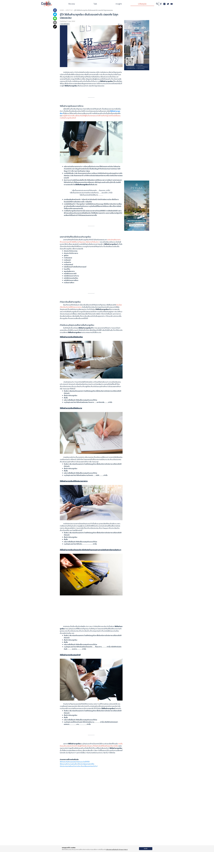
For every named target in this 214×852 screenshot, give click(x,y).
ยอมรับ (145, 848)
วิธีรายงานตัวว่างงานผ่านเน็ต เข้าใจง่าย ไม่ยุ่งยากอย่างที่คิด (77, 764)
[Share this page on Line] (55, 19)
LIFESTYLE (69, 10)
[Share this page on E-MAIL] (55, 23)
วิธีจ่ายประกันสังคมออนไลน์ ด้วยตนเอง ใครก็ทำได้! (74, 762)
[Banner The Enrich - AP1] (136, 45)
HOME (62, 10)
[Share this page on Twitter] (55, 14)
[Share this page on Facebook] (55, 10)
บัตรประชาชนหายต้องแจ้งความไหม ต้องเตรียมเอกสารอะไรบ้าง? (79, 766)
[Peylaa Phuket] (136, 205)
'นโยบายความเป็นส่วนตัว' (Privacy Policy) (117, 849)
